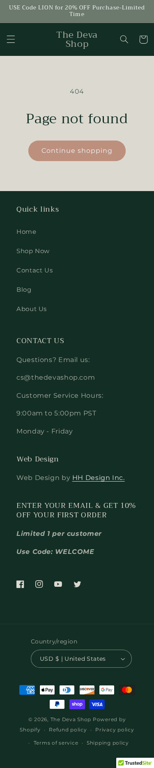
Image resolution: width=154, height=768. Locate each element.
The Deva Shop (71, 719)
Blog (24, 289)
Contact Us (34, 270)
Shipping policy (108, 743)
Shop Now (33, 251)
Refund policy (68, 730)
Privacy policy (114, 730)
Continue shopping (77, 151)
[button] (10, 39)
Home (26, 231)
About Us (31, 309)
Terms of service (56, 743)
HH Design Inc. (98, 478)
